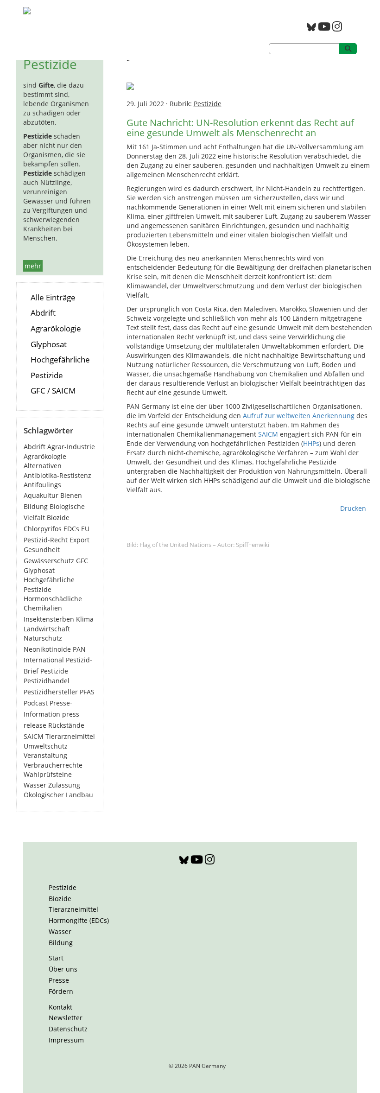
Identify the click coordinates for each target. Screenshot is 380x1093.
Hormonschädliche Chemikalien (53, 603)
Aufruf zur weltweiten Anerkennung (299, 415)
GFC (82, 560)
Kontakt (60, 1007)
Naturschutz (43, 638)
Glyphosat (49, 344)
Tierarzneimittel (70, 736)
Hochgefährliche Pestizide (49, 584)
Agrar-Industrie (71, 446)
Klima (85, 619)
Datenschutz (68, 1028)
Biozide (58, 517)
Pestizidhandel (47, 680)
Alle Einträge (53, 297)
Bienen (71, 495)
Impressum (66, 1040)
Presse (59, 980)
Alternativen (43, 465)
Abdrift (43, 312)
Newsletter (65, 1017)
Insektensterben (49, 619)
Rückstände (66, 725)
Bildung (36, 506)
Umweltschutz (46, 746)
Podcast (36, 703)
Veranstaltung (45, 755)
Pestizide (54, 671)
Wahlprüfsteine (48, 774)
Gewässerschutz (49, 560)
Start (56, 957)
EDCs (71, 528)
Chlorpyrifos (43, 528)
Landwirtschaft (47, 628)
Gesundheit (42, 549)
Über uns (63, 969)
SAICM (34, 736)
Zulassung (64, 785)
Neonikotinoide (47, 649)
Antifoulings (42, 484)
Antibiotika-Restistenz (57, 475)
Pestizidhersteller (51, 691)
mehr (33, 265)
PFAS (87, 691)
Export (79, 539)
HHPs (311, 443)
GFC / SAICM (53, 390)
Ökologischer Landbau (58, 794)
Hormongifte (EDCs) (79, 920)
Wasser (35, 785)
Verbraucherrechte (53, 765)
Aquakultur (41, 495)
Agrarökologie (56, 328)
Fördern (61, 991)
